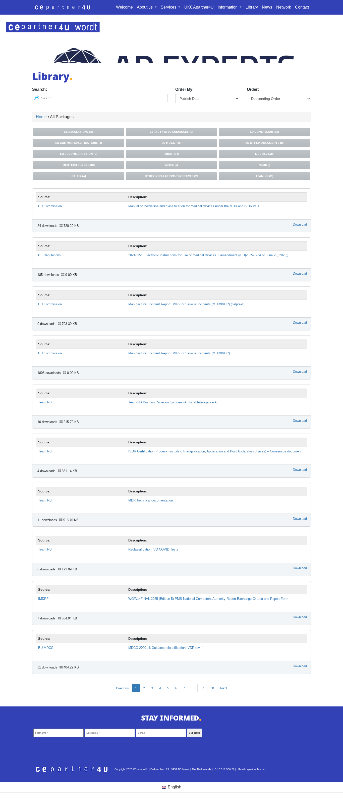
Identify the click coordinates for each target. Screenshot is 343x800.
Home (41, 117)
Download (300, 224)
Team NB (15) (264, 176)
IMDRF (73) (171, 154)
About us (145, 7)
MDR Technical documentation (150, 500)
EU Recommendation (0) (78, 154)
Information (228, 7)
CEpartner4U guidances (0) (171, 132)
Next (223, 688)
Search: (39, 89)
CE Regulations (49, 255)
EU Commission (50, 206)
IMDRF (43, 599)
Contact (302, 7)
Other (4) (78, 176)
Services (169, 7)
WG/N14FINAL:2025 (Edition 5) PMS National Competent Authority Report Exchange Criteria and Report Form (208, 599)
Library (252, 7)
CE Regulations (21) (78, 132)
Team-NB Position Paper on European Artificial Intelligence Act (173, 402)
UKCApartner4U (199, 7)
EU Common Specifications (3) (78, 143)
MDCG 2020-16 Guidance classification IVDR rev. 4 (165, 648)
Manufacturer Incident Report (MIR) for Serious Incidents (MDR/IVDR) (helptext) (186, 304)
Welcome (124, 7)
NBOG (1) (264, 165)
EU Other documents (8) (264, 143)
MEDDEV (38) (264, 154)
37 (202, 688)
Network (283, 7)
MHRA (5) (171, 165)
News (267, 7)
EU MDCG (45, 648)
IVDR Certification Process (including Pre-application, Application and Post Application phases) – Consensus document (215, 451)
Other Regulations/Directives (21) (171, 176)
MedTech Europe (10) (79, 165)
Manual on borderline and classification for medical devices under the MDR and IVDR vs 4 (193, 206)
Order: (253, 89)
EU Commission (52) (264, 132)
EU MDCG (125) (171, 143)
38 (212, 688)
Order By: (184, 89)
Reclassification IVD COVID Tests (153, 549)
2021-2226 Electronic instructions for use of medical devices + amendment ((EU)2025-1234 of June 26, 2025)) (208, 255)
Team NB (45, 402)
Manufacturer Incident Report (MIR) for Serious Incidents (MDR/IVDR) (179, 353)
